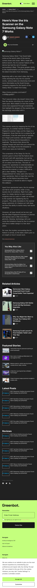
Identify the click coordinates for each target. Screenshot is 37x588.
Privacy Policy (25, 519)
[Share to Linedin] (33, 37)
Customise (18, 584)
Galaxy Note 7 (12, 9)
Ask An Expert (6, 543)
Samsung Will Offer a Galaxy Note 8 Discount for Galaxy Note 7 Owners (14, 250)
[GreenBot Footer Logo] (10, 505)
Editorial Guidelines (7, 546)
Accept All (18, 579)
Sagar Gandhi (14, 37)
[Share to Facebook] (26, 37)
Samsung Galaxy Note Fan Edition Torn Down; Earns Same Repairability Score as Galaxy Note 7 (16, 266)
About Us (4, 558)
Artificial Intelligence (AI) (8, 540)
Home (4, 9)
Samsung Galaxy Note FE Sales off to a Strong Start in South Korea (15, 272)
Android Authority (9, 239)
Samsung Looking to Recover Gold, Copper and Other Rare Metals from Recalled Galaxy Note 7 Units (16, 258)
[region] (18, 573)
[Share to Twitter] (30, 37)
